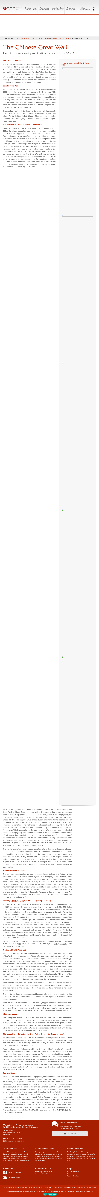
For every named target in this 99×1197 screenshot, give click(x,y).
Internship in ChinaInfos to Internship (58, 8)
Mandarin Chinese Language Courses (31, 8)
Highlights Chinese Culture (60, 38)
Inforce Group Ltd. (43, 1174)
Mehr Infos (52, 1194)
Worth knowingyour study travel (44, 8)
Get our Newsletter (14, 1178)
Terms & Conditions (73, 1176)
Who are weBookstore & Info (85, 8)
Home (17, 38)
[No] (97, 1191)
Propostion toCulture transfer (71, 8)
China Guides (25, 38)
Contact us (71, 1133)
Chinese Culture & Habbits (41, 38)
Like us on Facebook (14, 1172)
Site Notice (70, 1174)
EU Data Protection (73, 1172)
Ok (45, 1194)
